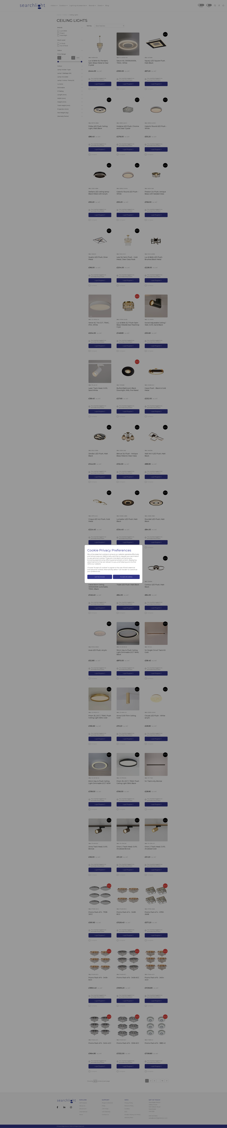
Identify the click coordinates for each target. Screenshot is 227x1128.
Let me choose (100, 577)
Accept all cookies (126, 577)
